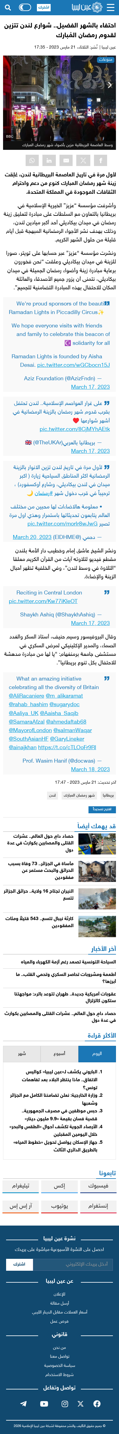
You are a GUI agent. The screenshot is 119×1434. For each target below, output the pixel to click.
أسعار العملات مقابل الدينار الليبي (59, 1312)
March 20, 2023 (32, 537)
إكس (59, 1186)
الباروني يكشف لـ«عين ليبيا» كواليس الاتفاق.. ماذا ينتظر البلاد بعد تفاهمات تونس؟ (59, 1080)
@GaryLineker (67, 739)
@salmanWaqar (72, 731)
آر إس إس (21, 1206)
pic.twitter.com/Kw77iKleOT (43, 601)
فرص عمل (59, 1321)
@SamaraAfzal (27, 722)
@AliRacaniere (26, 696)
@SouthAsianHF (29, 739)
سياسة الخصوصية (59, 1365)
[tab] (97, 1054)
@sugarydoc (64, 705)
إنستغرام (98, 1206)
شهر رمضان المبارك (79, 795)
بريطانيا (108, 795)
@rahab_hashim (28, 705)
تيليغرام (20, 1186)
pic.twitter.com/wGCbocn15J (73, 365)
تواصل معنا (59, 1356)
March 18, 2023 (90, 770)
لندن (52, 795)
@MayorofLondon (30, 731)
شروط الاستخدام (59, 1375)
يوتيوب (59, 1206)
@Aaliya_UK (23, 713)
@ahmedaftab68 (66, 722)
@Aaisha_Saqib (59, 713)
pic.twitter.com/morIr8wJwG (62, 524)
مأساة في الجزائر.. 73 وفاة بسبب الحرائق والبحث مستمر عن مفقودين (41, 871)
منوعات (105, 59)
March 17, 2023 (90, 387)
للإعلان (59, 1294)
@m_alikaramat (64, 696)
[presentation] (97, 1054)
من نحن (59, 1347)
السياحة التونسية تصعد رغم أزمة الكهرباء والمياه (68, 962)
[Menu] (110, 8)
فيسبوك (98, 1186)
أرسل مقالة (59, 1303)
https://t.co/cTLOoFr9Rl (67, 748)
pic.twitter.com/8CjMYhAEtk (75, 429)
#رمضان (44, 493)
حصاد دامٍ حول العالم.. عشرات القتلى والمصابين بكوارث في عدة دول (40, 843)
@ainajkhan (23, 748)
